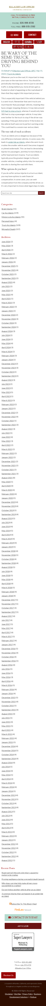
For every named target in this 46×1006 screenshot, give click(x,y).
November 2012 (9, 848)
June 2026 (6, 241)
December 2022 (8, 412)
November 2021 (9, 465)
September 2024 (9, 327)
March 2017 (7, 636)
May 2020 (6, 482)
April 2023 (6, 396)
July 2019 (6, 522)
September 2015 (9, 710)
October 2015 (8, 705)
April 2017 (6, 632)
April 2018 (6, 583)
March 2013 (7, 832)
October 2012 (8, 852)
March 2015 (7, 734)
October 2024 (8, 323)
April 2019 (6, 535)
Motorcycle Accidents (11, 217)
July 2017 (6, 620)
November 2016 (9, 653)
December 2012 (8, 844)
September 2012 (9, 856)
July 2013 (6, 815)
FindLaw (33, 997)
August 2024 (7, 331)
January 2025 (7, 311)
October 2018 (8, 559)
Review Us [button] (8, 975)
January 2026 (7, 262)
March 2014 (7, 783)
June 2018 (6, 575)
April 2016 (6, 681)
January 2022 (7, 457)
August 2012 (7, 860)
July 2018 (6, 571)
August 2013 (7, 811)
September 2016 (9, 661)
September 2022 (9, 425)
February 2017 (8, 640)
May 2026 (6, 245)
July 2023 (6, 384)
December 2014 (8, 746)
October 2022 (8, 421)
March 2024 (7, 351)
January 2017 (7, 644)
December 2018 (8, 551)
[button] (14, 35)
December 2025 (8, 266)
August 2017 (7, 616)
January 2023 (7, 408)
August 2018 (7, 567)
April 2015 (6, 730)
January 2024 (7, 359)
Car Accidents (7, 213)
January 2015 (7, 742)
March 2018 (7, 587)
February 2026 (8, 258)
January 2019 (7, 547)
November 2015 (9, 701)
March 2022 (7, 449)
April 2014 (6, 779)
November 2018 (9, 555)
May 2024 (6, 343)
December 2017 (8, 600)
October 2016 (8, 657)
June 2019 (6, 526)
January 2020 (7, 498)
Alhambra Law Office (23, 968)
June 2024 (6, 339)
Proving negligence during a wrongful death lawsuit (23, 879)
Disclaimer (9, 994)
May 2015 (6, 726)
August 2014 (7, 762)
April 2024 (6, 347)
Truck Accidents (14, 74)
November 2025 (9, 270)
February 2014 (8, 787)
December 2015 (8, 697)
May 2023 (6, 392)
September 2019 (9, 514)
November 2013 (9, 799)
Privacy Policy (27, 994)
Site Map (17, 994)
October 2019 (8, 510)
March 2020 (7, 490)
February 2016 (8, 689)
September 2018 (9, 563)
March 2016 (7, 685)
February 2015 (8, 738)
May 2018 (6, 579)
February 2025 (8, 307)
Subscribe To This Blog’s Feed (24, 904)
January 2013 (7, 840)
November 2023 (9, 368)
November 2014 (9, 750)
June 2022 (6, 437)
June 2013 (6, 819)
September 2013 (9, 807)
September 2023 (9, 376)
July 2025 (6, 286)
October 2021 (8, 469)
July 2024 (6, 335)
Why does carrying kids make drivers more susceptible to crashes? (19, 884)
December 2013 (8, 795)
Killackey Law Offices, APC (23, 71)
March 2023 (7, 400)
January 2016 (7, 693)
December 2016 (8, 648)
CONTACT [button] (32, 34)
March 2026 (7, 254)
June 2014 (6, 771)
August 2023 (7, 380)
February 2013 (8, 836)
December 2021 (8, 461)
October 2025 (8, 274)
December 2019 (8, 502)
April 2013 (6, 828)
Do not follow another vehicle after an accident (21, 889)
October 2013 (8, 803)
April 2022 (6, 445)
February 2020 (8, 494)
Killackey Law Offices (21, 7)
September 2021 (9, 473)
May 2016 (6, 677)
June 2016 (6, 673)
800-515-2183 (28, 26)
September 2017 (9, 612)
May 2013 (6, 823)
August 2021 (7, 478)
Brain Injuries (7, 209)
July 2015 (6, 718)
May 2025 (6, 294)
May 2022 (6, 441)
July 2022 (6, 433)
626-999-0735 (27, 22)
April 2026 (6, 250)
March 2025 (7, 302)
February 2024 (8, 355)
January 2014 (7, 791)
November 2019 (9, 506)
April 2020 (6, 486)
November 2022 (9, 416)
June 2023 (6, 388)
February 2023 (8, 404)
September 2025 (9, 278)
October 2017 (8, 608)
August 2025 (7, 282)
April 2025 (6, 298)
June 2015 (6, 722)
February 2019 (8, 543)
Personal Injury (8, 221)
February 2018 (8, 592)
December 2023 (8, 364)
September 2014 (9, 758)
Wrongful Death (8, 229)
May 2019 (6, 530)
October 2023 (8, 372)
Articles (22, 926)
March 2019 (7, 539)
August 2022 (7, 429)
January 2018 (7, 596)
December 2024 (8, 315)
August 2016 (7, 665)
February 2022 (8, 453)
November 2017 (9, 604)
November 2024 (9, 319)
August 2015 (7, 714)
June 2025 (6, 290)
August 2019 (7, 518)
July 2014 (6, 766)
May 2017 (6, 628)
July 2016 (6, 669)
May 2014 (6, 775)
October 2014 (8, 754)
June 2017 (6, 624)
